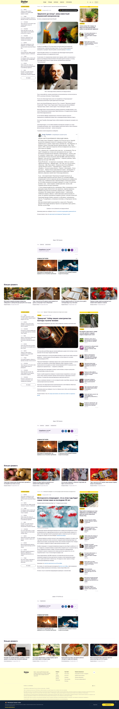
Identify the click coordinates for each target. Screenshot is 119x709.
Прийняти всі (108, 704)
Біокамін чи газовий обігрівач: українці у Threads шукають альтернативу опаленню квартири (28, 73)
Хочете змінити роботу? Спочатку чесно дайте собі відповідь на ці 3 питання (73, 302)
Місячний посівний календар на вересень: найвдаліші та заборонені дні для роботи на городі (17, 302)
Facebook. (68, 49)
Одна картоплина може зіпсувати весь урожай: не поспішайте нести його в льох (28, 347)
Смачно (62, 2)
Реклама (66, 681)
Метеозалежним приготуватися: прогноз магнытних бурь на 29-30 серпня (28, 546)
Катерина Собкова (36, 304)
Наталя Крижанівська (8, 661)
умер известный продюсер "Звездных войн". (59, 214)
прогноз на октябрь (63, 566)
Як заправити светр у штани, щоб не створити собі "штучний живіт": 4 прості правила (28, 59)
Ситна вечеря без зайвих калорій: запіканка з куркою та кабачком (28, 53)
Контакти (66, 675)
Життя (42, 6)
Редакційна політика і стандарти (81, 673)
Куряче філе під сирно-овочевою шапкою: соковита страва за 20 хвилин (91, 43)
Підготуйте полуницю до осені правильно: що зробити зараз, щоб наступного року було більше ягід (28, 46)
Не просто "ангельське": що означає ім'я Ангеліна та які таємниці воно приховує (27, 39)
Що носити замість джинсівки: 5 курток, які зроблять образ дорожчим (28, 561)
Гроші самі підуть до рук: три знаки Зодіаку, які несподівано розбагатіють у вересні (27, 32)
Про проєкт (67, 673)
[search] (88, 2)
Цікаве (42, 312)
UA (90, 2)
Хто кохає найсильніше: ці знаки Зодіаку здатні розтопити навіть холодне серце (90, 35)
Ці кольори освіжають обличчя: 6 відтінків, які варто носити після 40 (28, 18)
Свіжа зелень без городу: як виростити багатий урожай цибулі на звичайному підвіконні (28, 66)
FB (62, 431)
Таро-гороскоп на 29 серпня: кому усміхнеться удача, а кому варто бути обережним (45, 302)
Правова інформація (79, 677)
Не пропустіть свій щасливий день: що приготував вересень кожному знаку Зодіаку (28, 332)
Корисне (56, 2)
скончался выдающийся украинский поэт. (66, 211)
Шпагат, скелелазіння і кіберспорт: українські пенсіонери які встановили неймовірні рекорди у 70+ (28, 339)
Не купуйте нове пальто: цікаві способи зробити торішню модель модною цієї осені (28, 318)
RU (92, 2)
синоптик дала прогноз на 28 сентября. (53, 563)
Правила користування (79, 675)
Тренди (50, 2)
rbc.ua (96, 2)
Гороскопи (69, 2)
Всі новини (28, 77)
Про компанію (67, 679)
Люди (44, 2)
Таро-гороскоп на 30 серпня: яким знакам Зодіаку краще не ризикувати (28, 25)
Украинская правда (61, 535)
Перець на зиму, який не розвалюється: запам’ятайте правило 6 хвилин (27, 12)
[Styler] (24, 2)
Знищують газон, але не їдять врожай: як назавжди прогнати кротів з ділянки (27, 325)
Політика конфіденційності (80, 679)
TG (65, 431)
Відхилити (95, 704)
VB (72, 431)
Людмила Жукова (7, 304)
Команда (66, 677)
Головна (38, 6)
